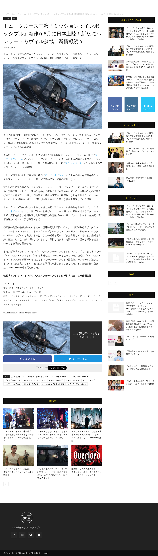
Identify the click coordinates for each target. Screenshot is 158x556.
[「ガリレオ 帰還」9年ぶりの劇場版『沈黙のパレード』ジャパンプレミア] (116, 152)
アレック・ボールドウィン (37, 376)
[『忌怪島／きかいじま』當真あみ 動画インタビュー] (116, 355)
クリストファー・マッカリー (34, 380)
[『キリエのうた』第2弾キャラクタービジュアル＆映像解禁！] (116, 370)
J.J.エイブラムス (18, 376)
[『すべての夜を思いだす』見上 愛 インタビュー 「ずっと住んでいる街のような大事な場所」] (116, 228)
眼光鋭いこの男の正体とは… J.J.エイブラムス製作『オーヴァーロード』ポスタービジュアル (86, 472)
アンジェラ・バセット (59, 376)
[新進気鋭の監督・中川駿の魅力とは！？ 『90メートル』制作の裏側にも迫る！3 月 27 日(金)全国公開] (116, 65)
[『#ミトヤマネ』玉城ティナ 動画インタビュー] (116, 340)
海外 (14, 18)
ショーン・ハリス (72, 380)
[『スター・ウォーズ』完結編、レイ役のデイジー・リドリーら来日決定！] (18, 455)
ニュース (15, 14)
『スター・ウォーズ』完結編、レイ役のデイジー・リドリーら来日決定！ (18, 472)
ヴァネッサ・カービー (79, 376)
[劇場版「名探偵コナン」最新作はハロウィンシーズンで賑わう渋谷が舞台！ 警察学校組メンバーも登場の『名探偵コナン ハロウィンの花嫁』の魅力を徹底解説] (116, 81)
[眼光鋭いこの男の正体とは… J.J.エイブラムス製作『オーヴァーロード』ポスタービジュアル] (86, 455)
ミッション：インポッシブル (53, 384)
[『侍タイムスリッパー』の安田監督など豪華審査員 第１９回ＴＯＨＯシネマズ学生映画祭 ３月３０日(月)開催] (116, 50)
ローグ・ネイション (55, 175)
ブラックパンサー (74, 163)
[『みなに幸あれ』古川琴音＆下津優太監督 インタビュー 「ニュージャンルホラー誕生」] (116, 243)
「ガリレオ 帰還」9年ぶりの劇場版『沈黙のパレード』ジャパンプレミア (140, 151)
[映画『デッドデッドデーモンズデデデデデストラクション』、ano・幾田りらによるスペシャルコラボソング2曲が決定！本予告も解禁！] (116, 307)
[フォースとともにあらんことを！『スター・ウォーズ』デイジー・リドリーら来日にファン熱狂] (52, 418)
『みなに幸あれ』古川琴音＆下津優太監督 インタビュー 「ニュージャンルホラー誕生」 (140, 242)
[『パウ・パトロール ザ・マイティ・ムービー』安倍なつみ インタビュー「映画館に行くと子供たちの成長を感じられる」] (116, 257)
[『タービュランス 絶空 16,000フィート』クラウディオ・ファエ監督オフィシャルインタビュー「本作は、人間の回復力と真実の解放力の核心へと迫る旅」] (116, 32)
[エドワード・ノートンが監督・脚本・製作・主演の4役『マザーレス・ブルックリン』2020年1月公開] (86, 418)
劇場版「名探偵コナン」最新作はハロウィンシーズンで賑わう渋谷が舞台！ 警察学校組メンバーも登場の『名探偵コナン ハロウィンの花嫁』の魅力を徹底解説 (140, 82)
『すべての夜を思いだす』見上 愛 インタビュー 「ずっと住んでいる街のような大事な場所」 (140, 227)
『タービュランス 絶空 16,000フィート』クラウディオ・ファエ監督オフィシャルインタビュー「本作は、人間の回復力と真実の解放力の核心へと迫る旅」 (140, 33)
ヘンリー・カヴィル (12, 384)
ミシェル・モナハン (31, 384)
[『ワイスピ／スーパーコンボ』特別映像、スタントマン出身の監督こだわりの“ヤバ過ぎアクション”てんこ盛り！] (52, 455)
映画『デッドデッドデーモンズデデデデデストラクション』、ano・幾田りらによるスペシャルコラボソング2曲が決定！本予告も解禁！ (140, 308)
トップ (6, 14)
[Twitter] (31, 535)
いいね (115, 98)
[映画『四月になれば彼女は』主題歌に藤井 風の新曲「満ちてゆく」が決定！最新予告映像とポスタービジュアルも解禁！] (116, 325)
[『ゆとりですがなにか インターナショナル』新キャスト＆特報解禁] (116, 385)
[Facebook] (14, 535)
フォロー (131, 98)
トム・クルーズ (89, 380)
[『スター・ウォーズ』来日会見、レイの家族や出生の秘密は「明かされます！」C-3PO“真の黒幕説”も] (18, 418)
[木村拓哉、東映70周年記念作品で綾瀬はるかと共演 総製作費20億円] (116, 167)
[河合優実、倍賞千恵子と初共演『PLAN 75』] (116, 182)
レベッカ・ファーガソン (77, 384)
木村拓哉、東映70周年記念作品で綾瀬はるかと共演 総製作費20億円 (140, 166)
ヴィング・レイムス (12, 380)
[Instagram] (22, 535)
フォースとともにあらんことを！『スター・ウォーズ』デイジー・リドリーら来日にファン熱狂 (52, 434)
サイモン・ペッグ (55, 380)
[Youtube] (39, 535)
